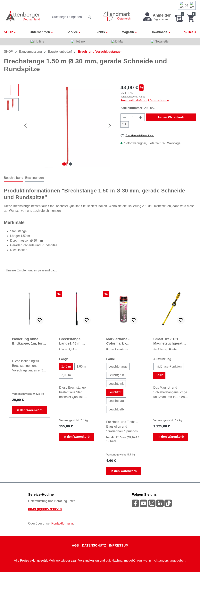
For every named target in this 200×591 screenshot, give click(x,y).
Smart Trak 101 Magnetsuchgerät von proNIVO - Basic (170, 341)
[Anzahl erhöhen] (141, 117)
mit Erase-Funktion (168, 366)
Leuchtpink (116, 383)
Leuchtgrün (116, 375)
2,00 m (66, 375)
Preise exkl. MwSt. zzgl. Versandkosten (145, 100)
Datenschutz (94, 545)
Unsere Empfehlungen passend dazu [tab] (31, 270)
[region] (58, 125)
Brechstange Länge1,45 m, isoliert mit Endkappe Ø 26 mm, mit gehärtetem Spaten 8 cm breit (76, 341)
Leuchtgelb (116, 409)
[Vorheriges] (25, 125)
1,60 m (81, 366)
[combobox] (68, 17)
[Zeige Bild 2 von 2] (70, 164)
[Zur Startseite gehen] (23, 16)
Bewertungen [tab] (34, 177)
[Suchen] (89, 17)
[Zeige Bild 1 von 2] (64, 164)
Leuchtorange (118, 366)
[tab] (13, 178)
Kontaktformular (62, 523)
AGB (75, 545)
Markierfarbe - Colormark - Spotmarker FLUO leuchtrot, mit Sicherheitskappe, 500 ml (121, 341)
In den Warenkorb (171, 117)
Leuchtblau (116, 400)
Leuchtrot (114, 392)
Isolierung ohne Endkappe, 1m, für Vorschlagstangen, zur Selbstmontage (28, 341)
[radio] (66, 366)
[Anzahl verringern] (125, 117)
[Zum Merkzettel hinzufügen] (40, 320)
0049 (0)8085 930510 (45, 509)
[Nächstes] (110, 125)
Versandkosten (88, 560)
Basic (159, 375)
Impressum (118, 545)
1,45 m (66, 366)
